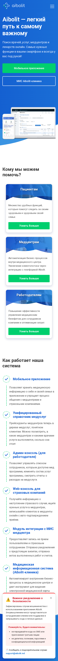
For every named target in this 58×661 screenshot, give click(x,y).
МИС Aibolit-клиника (29, 81)
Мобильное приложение (29, 68)
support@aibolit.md (15, 653)
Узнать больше (29, 225)
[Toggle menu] (52, 6)
